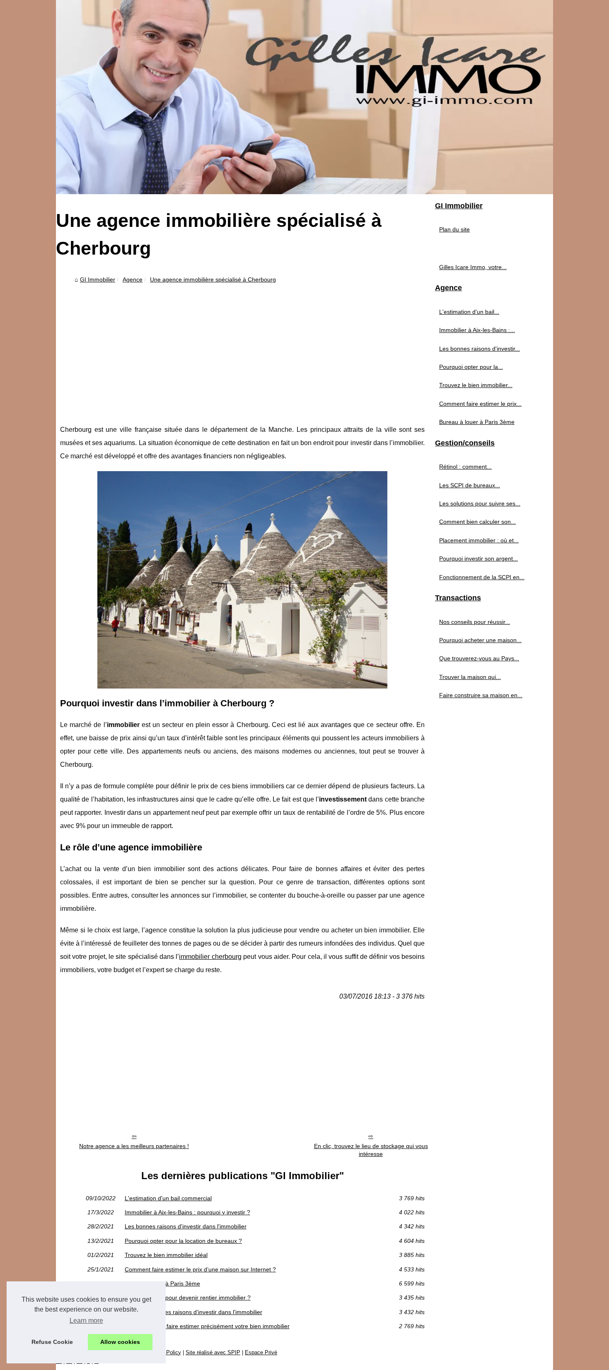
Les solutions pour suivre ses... (479, 503)
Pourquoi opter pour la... (471, 367)
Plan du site (454, 229)
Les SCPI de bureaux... (469, 485)
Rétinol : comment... (465, 466)
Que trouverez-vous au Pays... (479, 658)
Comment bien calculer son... (477, 521)
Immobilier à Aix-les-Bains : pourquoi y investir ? (187, 1212)
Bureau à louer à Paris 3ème (162, 1283)
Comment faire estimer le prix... (480, 403)
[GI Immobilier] (304, 97)
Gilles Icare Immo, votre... (473, 267)
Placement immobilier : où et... (479, 540)
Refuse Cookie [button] (52, 1342)
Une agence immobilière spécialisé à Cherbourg (213, 279)
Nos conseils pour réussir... (474, 622)
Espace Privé (261, 1352)
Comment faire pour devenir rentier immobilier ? (188, 1297)
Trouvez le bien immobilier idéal (166, 1255)
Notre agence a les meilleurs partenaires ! (134, 1146)
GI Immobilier (97, 279)
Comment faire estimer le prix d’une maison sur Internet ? (200, 1269)
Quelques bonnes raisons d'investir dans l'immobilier (193, 1312)
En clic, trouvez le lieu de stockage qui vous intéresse (371, 1150)
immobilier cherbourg (210, 956)
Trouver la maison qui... (470, 677)
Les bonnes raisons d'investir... (479, 348)
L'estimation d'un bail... (469, 311)
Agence (133, 279)
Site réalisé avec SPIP (213, 1352)
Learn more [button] (86, 1320)
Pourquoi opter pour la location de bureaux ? (183, 1241)
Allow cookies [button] (120, 1342)
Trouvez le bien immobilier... (475, 385)
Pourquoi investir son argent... (478, 558)
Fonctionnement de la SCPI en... (481, 577)
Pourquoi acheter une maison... (480, 640)
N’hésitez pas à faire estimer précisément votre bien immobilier (207, 1326)
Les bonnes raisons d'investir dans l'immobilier (186, 1226)
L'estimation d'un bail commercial (168, 1198)
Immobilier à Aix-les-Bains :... (477, 330)
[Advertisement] (242, 349)
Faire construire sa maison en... (480, 695)
